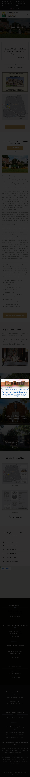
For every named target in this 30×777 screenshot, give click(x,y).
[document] (15, 388)
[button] (28, 379)
